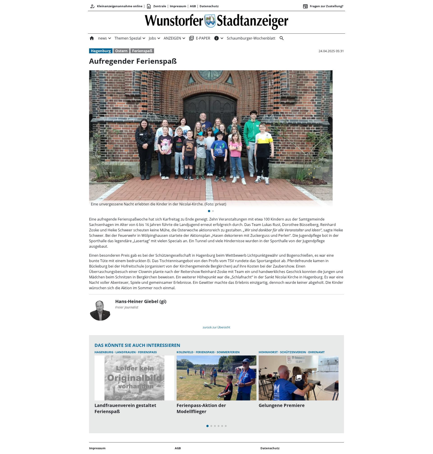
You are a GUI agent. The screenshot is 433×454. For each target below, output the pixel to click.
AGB (193, 6)
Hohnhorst (269, 352)
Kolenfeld (185, 352)
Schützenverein (293, 352)
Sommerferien (228, 352)
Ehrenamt (316, 352)
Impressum (178, 6)
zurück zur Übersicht (216, 327)
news (102, 38)
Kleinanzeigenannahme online (116, 6)
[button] (211, 204)
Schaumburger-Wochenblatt (251, 38)
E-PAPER (199, 38)
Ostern (121, 50)
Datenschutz (209, 6)
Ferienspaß (142, 50)
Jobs (152, 38)
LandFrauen (125, 352)
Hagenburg (101, 50)
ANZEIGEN (172, 38)
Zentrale (156, 6)
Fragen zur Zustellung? (323, 6)
